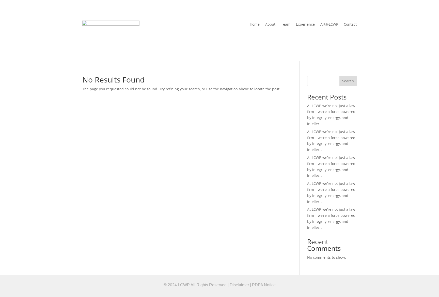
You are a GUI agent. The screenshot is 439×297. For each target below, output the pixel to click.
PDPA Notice (264, 285)
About (270, 25)
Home (255, 25)
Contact (350, 25)
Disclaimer (239, 285)
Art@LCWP (329, 25)
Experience (305, 25)
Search (348, 80)
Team (285, 25)
